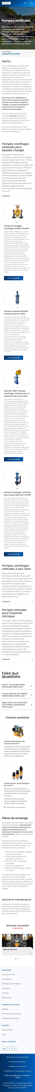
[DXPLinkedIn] (4, 1048)
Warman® (13, 116)
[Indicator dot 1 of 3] (15, 958)
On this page (6, 51)
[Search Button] (25, 3)
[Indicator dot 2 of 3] (17, 958)
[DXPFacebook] (14, 1048)
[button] (25, 3)
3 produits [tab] (6, 659)
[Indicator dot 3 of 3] (19, 958)
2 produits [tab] (6, 602)
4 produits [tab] (6, 196)
